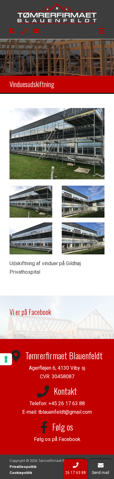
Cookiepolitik (21, 473)
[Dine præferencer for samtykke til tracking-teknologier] (6, 359)
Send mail (100, 472)
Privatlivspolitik (23, 467)
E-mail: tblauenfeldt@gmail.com (57, 412)
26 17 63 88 (75, 472)
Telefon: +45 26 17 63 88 (57, 403)
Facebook (69, 439)
